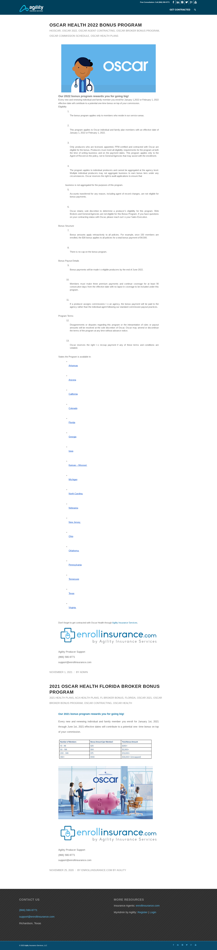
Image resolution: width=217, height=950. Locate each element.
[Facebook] (173, 2)
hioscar (55, 30)
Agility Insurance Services (124, 623)
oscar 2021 (144, 697)
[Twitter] (187, 2)
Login (153, 912)
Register (142, 912)
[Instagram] (182, 2)
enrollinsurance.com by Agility (103, 870)
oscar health (122, 703)
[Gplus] (191, 2)
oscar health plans (104, 35)
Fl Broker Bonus (111, 697)
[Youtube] (195, 2)
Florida (130, 697)
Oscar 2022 (69, 30)
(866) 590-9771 (28, 910)
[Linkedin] (178, 2)
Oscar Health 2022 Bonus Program (95, 25)
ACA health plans (87, 697)
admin (84, 672)
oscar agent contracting (96, 30)
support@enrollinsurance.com (36, 916)
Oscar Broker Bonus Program (137, 30)
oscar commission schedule (69, 35)
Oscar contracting (98, 703)
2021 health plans (61, 697)
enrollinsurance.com (148, 905)
